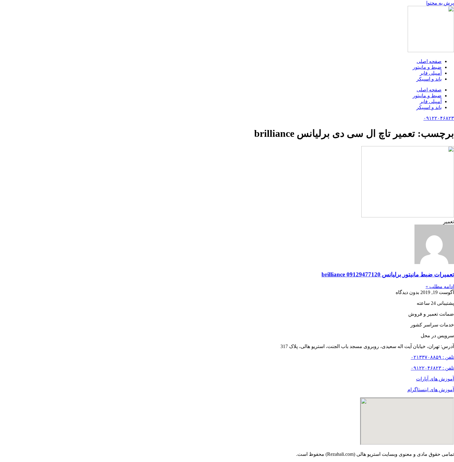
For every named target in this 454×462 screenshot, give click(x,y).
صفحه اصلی (429, 61)
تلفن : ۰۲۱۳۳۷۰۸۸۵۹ (432, 357)
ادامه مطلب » (440, 286)
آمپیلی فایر (431, 73)
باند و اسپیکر (429, 79)
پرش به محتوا (440, 3)
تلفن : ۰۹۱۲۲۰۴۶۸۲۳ (432, 368)
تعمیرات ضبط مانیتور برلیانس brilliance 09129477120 (388, 274)
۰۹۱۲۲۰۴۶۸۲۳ (438, 118)
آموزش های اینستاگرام (430, 389)
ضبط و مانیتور (427, 67)
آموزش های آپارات (435, 378)
